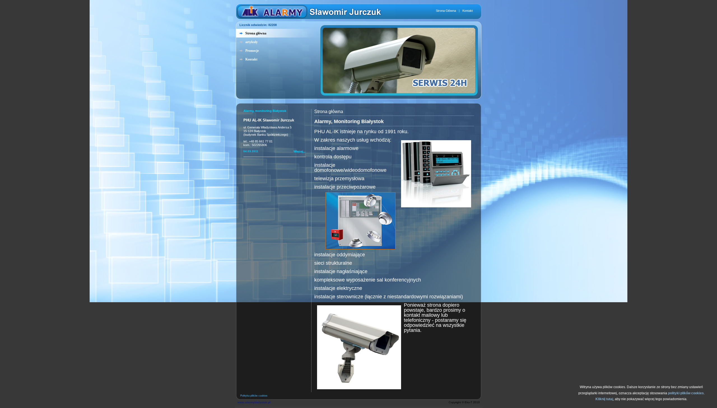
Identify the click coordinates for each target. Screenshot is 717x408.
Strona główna (255, 33)
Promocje (252, 51)
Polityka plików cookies (253, 395)
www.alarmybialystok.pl (254, 402)
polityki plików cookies (686, 393)
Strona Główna (446, 10)
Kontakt (467, 10)
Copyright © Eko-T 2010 (464, 402)
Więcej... (300, 151)
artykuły (251, 42)
